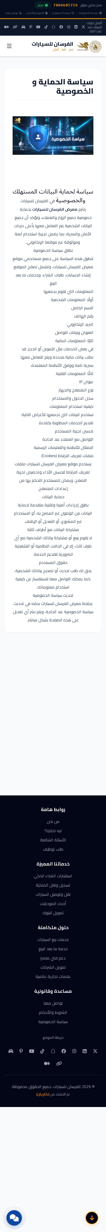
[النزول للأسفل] (91, 1217)
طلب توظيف (53, 849)
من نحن (53, 821)
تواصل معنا (12, 13)
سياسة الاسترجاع (61, 13)
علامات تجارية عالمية (53, 976)
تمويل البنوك (53, 913)
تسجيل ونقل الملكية (53, 885)
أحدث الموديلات (53, 903)
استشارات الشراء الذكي (53, 876)
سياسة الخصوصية (88, 13)
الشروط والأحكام (35, 13)
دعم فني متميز (53, 958)
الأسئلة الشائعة (53, 840)
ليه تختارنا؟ (53, 830)
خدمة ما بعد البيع (53, 949)
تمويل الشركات (53, 967)
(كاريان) (42, 1094)
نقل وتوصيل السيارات (53, 894)
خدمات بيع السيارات (53, 939)
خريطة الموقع (53, 1037)
